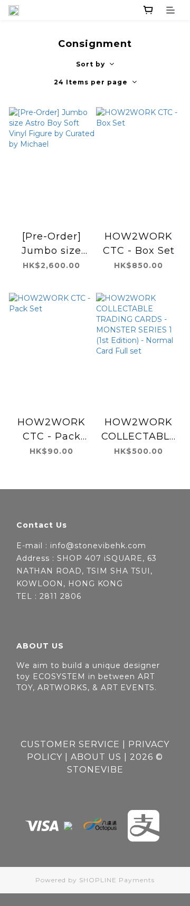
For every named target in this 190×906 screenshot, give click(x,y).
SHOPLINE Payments (117, 880)
